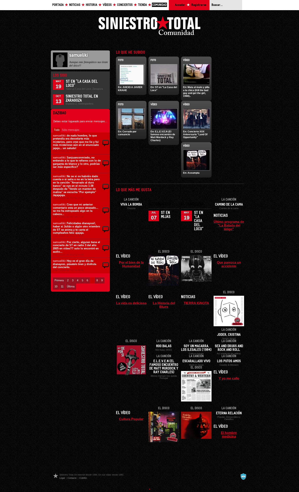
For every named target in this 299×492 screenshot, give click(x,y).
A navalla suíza (243, 476)
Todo (57, 129)
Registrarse (198, 5)
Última (70, 286)
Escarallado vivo (196, 361)
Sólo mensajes (70, 129)
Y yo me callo (229, 378)
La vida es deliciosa (131, 303)
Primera (59, 280)
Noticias (74, 5)
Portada (58, 5)
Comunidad (159, 5)
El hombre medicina (229, 434)
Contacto (72, 478)
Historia (91, 5)
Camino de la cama (229, 204)
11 (62, 286)
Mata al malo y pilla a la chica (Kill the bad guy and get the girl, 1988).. (196, 91)
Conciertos (125, 5)
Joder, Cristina (229, 334)
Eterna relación (229, 413)
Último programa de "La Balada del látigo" (229, 225)
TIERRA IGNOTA (196, 303)
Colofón (83, 478)
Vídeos (107, 5)
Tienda (142, 5)
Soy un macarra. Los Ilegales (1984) (196, 348)
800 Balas (163, 346)
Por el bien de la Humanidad (131, 264)
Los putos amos (229, 361)
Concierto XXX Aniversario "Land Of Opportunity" (195, 134)
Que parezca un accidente (229, 264)
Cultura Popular (131, 419)
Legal (62, 478)
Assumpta (194, 172)
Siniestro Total (149, 26)
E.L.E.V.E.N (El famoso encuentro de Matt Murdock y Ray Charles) (163, 136)
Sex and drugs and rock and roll (229, 348)
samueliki (59, 135)
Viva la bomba (131, 204)
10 (56, 286)
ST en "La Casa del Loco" (198, 221)
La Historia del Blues (164, 305)
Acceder (180, 5)
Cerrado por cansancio (127, 133)
